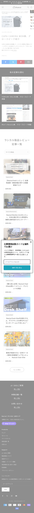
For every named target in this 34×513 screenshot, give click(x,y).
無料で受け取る (17, 267)
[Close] (31, 242)
